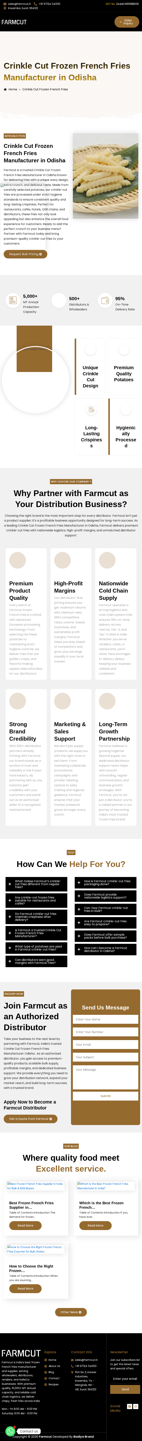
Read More (25, 1225)
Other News (69, 1312)
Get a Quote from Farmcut (28, 1119)
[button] (70, 20)
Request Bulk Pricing (23, 254)
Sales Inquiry (128, 21)
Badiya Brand (83, 1437)
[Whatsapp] (10, 1431)
